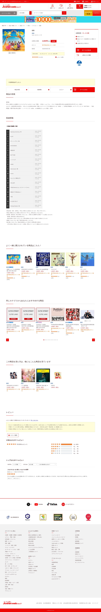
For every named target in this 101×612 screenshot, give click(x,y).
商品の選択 (31, 541)
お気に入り (61, 8)
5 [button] (49, 339)
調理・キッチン (8, 541)
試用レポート (55, 545)
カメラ (6, 561)
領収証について (32, 568)
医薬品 (6, 586)
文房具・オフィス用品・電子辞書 (13, 557)
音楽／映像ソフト (13, 25)
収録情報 (39, 89)
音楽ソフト (22, 25)
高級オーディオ (8, 551)
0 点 (88, 5)
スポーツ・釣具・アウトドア (11, 568)
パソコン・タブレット (10, 553)
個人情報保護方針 (47, 603)
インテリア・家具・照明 (10, 545)
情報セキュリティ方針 (57, 603)
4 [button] (48, 339)
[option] (13, 266)
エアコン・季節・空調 (10, 537)
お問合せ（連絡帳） (33, 570)
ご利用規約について (33, 551)
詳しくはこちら (34, 420)
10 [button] (57, 339)
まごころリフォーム (79, 562)
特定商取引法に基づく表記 (85, 603)
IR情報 (76, 537)
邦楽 (29, 25)
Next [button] (93, 340)
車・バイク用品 (8, 564)
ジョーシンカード (56, 535)
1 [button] (43, 339)
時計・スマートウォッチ (10, 572)
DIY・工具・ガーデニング (11, 566)
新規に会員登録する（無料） (35, 535)
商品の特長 (17, 89)
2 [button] (45, 339)
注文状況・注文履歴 (33, 566)
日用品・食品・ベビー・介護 (11, 582)
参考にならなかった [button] (17, 478)
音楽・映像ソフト (9, 588)
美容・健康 (7, 543)
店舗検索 (77, 552)
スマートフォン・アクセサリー (12, 559)
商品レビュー (55, 547)
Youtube (40, 504)
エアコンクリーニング (57, 553)
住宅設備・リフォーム (10, 539)
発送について (80, 36)
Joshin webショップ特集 (57, 543)
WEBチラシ (77, 554)
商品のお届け (31, 545)
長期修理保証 (55, 562)
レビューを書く (60, 57)
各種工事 (54, 574)
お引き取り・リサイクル (57, 551)
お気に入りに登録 (86, 55)
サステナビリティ (79, 539)
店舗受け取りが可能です (83, 43)
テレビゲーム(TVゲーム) (10, 574)
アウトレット (8, 590)
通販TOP (4, 25)
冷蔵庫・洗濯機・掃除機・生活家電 (13, 535)
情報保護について (79, 543)
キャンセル (54, 572)
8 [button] (54, 339)
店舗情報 (86, 1)
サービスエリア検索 (56, 576)
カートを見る (79, 7)
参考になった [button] (10, 478)
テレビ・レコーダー (9, 547)
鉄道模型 (7, 580)
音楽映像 (85, 7)
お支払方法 (31, 543)
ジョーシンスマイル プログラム (35, 547)
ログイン (30, 560)
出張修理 (54, 566)
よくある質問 (31, 549)
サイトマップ (95, 603)
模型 (6, 578)
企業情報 (78, 1)
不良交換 (54, 568)
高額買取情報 (78, 560)
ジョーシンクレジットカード (58, 537)
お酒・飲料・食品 (9, 584)
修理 (53, 564)
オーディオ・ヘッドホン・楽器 (12, 549)
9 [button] (55, 339)
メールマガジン (69, 504)
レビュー (61, 89)
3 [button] (46, 339)
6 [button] (51, 339)
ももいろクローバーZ (37, 35)
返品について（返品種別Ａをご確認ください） (86, 40)
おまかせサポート (56, 578)
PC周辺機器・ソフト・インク (12, 555)
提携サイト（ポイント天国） (58, 539)
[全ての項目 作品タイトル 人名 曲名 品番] (24, 13)
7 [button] (52, 339)
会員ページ (52, 8)
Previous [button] (7, 340)
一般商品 (85, 5)
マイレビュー (31, 572)
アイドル (34, 25)
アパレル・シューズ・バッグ (11, 570)
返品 (53, 570)
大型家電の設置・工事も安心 (35, 537)
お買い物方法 (70, 8)
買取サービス (96, 1)
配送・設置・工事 (56, 549)
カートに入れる (86, 50)
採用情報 (77, 541)
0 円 (90, 5)
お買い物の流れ (32, 539)
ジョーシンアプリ (79, 558)
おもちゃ (7, 576)
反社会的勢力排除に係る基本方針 (70, 603)
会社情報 (77, 535)
